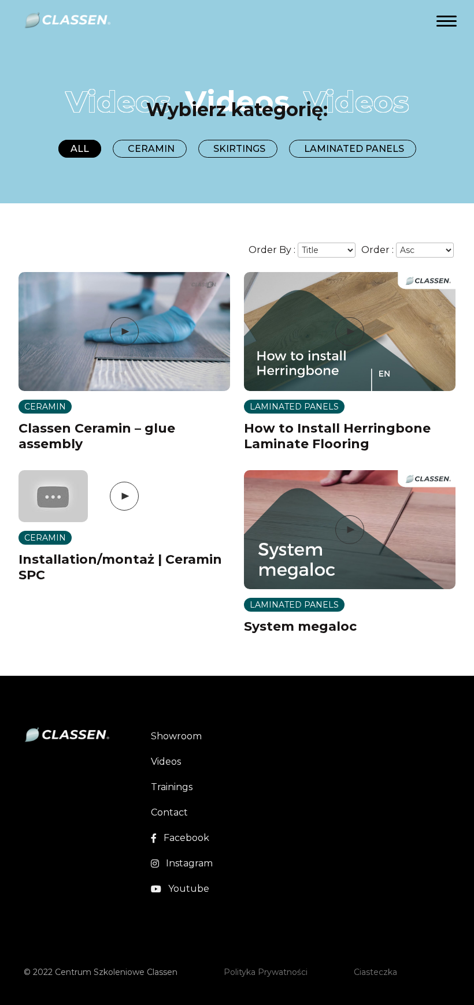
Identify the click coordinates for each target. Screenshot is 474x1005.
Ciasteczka (375, 972)
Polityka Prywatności (266, 972)
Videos (166, 761)
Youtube (188, 888)
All (80, 148)
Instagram (189, 863)
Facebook (186, 837)
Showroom (176, 736)
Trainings (171, 786)
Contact (169, 812)
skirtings (239, 148)
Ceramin (151, 148)
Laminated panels (354, 148)
